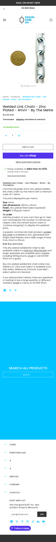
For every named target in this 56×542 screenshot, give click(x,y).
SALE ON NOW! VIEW (28, 2)
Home (6, 96)
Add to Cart (28, 147)
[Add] (19, 136)
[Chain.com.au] (27, 20)
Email (30, 255)
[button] (51, 20)
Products (15, 96)
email (16, 282)
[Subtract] (6, 136)
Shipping (20, 119)
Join (42, 514)
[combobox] (28, 374)
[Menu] (4, 20)
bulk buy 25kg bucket (35, 250)
